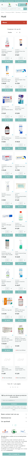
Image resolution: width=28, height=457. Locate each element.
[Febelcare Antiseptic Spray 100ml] (7, 42)
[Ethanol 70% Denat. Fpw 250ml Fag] (21, 301)
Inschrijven (14, 404)
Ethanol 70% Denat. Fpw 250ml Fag (20, 310)
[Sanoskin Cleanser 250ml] (7, 186)
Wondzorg (18, 12)
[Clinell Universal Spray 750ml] (21, 244)
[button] (14, 22)
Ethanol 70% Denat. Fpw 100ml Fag (6, 138)
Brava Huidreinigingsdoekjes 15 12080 (20, 196)
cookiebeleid (9, 450)
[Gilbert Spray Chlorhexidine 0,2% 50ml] (7, 360)
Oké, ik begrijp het (14, 454)
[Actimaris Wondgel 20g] (7, 216)
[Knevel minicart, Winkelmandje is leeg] (19, 5)
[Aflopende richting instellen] (20, 32)
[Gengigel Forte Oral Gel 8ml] (21, 42)
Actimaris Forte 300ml (20, 138)
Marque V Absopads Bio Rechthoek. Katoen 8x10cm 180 (20, 340)
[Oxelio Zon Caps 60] (7, 301)
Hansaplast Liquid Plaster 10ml (19, 108)
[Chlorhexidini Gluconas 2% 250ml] (21, 216)
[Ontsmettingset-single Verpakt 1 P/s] (21, 360)
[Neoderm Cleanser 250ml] (7, 273)
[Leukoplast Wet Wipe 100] (7, 158)
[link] (11, 387)
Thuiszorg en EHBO (9, 12)
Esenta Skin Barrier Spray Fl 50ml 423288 (7, 254)
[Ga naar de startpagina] (9, 5)
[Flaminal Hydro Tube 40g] (21, 71)
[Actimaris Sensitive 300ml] (21, 273)
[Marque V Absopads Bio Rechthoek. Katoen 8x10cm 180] (21, 330)
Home (2, 12)
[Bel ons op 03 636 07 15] (16, 5)
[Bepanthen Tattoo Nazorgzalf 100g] (7, 71)
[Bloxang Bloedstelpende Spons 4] (7, 99)
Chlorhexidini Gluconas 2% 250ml (20, 225)
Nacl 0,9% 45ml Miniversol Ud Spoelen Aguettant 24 (7, 340)
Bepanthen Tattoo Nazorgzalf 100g (6, 80)
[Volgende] (17, 387)
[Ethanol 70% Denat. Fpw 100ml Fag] (7, 129)
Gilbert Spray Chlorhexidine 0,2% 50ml (6, 370)
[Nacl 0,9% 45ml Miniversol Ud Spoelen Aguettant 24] (7, 330)
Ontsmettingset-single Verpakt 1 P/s (20, 369)
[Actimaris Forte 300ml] (21, 129)
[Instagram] (15, 425)
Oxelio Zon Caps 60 (6, 310)
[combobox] (12, 8)
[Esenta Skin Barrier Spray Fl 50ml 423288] (7, 244)
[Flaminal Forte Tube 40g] (21, 158)
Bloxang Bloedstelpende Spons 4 (7, 109)
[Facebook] (13, 425)
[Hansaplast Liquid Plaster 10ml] (21, 99)
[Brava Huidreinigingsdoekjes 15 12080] (21, 186)
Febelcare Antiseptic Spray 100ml (7, 52)
